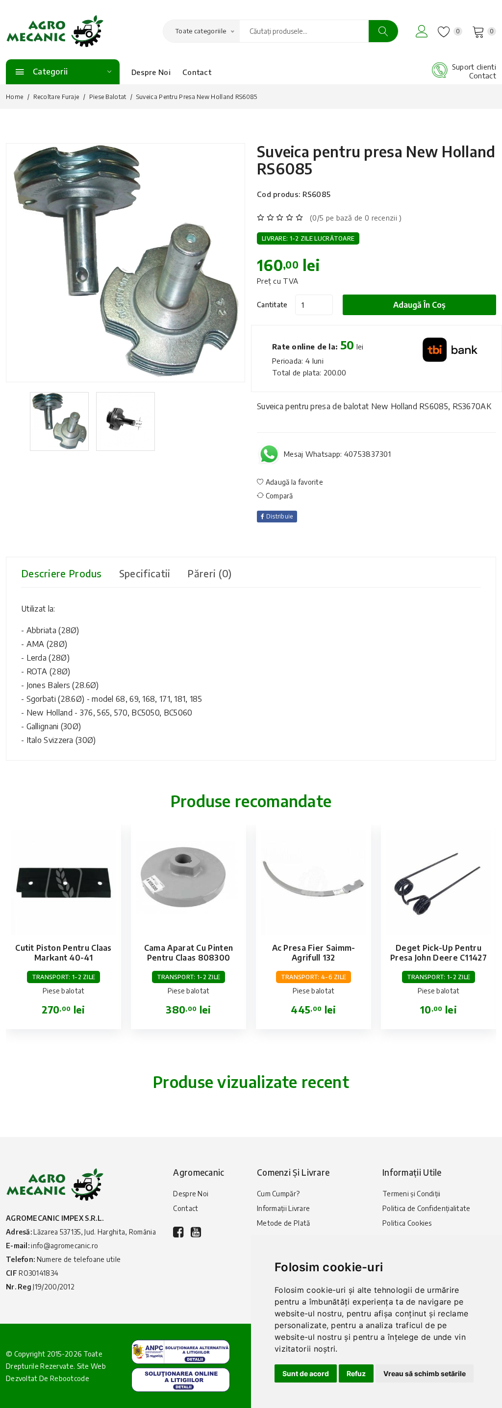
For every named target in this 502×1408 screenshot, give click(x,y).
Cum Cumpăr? (278, 1193)
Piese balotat (107, 96)
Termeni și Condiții (411, 1193)
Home (14, 96)
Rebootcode (69, 1378)
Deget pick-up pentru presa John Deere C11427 (438, 953)
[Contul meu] (422, 31)
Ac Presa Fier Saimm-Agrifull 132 (313, 953)
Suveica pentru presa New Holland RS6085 (376, 160)
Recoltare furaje (56, 96)
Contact (196, 72)
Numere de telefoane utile (79, 1259)
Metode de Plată (283, 1223)
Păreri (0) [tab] (209, 573)
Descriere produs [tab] (61, 573)
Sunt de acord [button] (305, 1373)
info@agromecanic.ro (64, 1245)
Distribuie (278, 516)
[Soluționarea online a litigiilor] (180, 1379)
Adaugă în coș (419, 305)
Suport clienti (474, 66)
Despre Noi (151, 72)
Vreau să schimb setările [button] (424, 1373)
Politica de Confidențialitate (426, 1208)
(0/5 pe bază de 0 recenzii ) (356, 217)
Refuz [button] (356, 1373)
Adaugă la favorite (293, 482)
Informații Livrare (283, 1208)
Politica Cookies (407, 1223)
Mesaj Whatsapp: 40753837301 (337, 453)
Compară (278, 496)
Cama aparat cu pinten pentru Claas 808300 (188, 953)
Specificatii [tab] (145, 573)
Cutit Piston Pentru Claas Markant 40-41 (63, 953)
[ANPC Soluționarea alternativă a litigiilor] (180, 1350)
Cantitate (272, 304)
